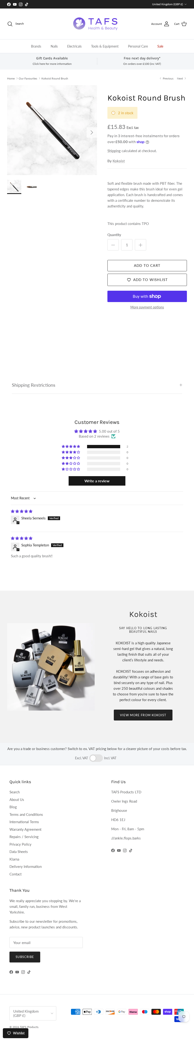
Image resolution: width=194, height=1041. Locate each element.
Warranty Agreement (25, 829)
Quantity (114, 235)
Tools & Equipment (105, 46)
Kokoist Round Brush (54, 78)
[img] (21, 511)
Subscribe (25, 957)
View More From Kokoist (143, 715)
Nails (54, 46)
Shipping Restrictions (33, 385)
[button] (71, 446)
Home (11, 78)
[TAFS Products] (97, 24)
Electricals (74, 46)
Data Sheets (18, 851)
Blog (13, 807)
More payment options (147, 307)
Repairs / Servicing (24, 837)
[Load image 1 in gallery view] (52, 130)
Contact (15, 874)
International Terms (24, 822)
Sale (160, 46)
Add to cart (147, 265)
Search (14, 792)
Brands (36, 46)
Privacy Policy (20, 844)
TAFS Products (29, 1027)
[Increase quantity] (140, 244)
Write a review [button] (97, 481)
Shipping (114, 151)
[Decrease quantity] (113, 244)
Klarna (14, 859)
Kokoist (119, 161)
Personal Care (138, 46)
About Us (16, 799)
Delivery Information (25, 866)
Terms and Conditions (26, 814)
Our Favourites (28, 78)
